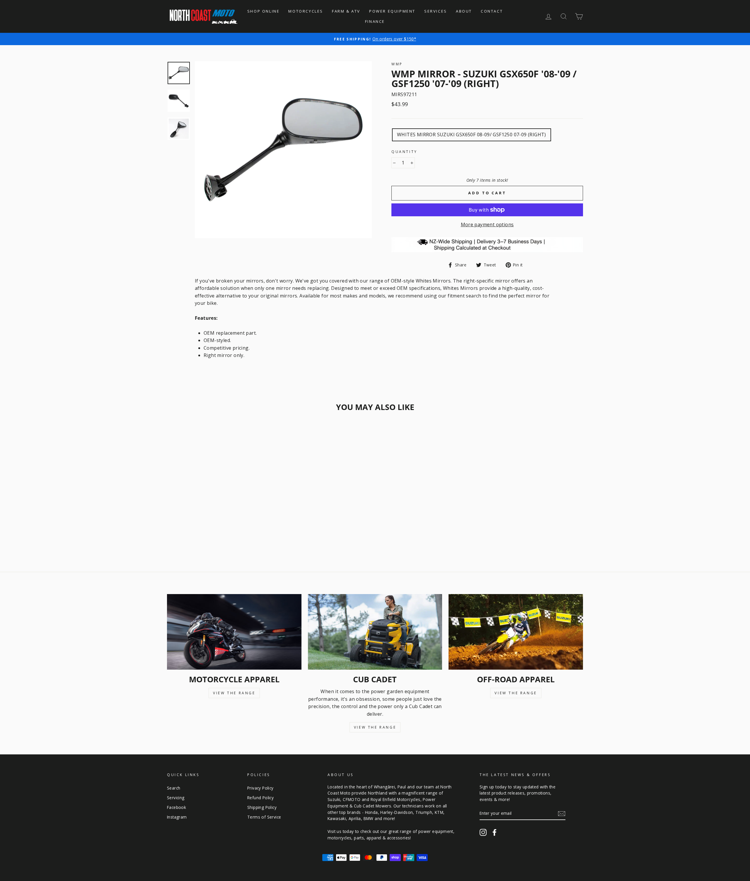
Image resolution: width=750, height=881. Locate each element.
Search (173, 788)
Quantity (404, 151)
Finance (375, 21)
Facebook (176, 807)
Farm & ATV (346, 11)
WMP (397, 64)
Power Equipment (392, 11)
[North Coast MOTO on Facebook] (494, 832)
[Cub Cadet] (375, 632)
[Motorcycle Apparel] (234, 632)
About (464, 11)
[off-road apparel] (516, 632)
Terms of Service (264, 817)
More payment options (487, 224)
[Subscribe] (561, 813)
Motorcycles (305, 11)
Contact (492, 11)
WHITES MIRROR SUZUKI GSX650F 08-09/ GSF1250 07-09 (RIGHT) (471, 134)
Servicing (176, 797)
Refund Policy (260, 797)
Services (435, 11)
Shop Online (263, 11)
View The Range (234, 692)
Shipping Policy (262, 807)
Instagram (177, 817)
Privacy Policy (260, 788)
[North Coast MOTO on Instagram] (483, 832)
